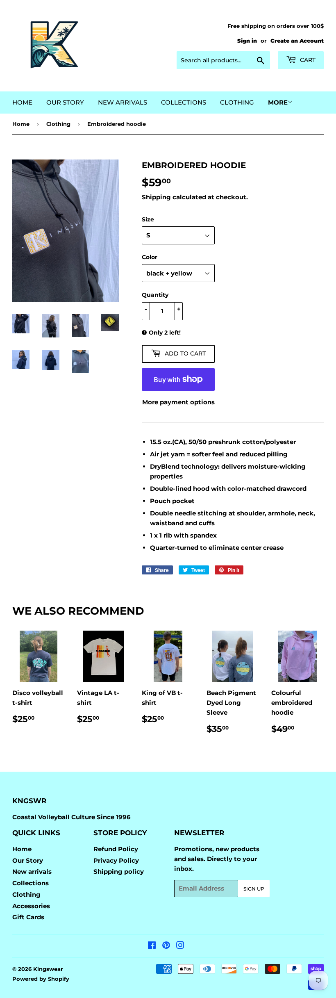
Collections (183, 102)
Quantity (155, 294)
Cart (307, 60)
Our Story (65, 102)
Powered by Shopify (40, 978)
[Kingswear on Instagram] (180, 946)
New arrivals (122, 102)
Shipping (156, 197)
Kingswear (48, 969)
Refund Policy (115, 849)
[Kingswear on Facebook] (152, 946)
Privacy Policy (116, 860)
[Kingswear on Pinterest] (166, 946)
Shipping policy (118, 871)
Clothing (237, 102)
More (278, 102)
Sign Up (253, 889)
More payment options (178, 402)
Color (149, 257)
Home (22, 102)
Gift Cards (28, 917)
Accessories (31, 906)
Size (148, 219)
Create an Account (297, 41)
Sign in (247, 41)
